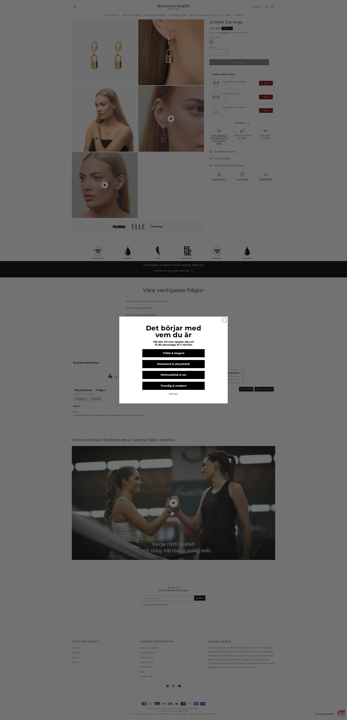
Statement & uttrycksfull (173, 364)
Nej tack (173, 394)
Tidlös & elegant (173, 353)
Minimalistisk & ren (173, 374)
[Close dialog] (224, 320)
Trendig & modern (173, 385)
